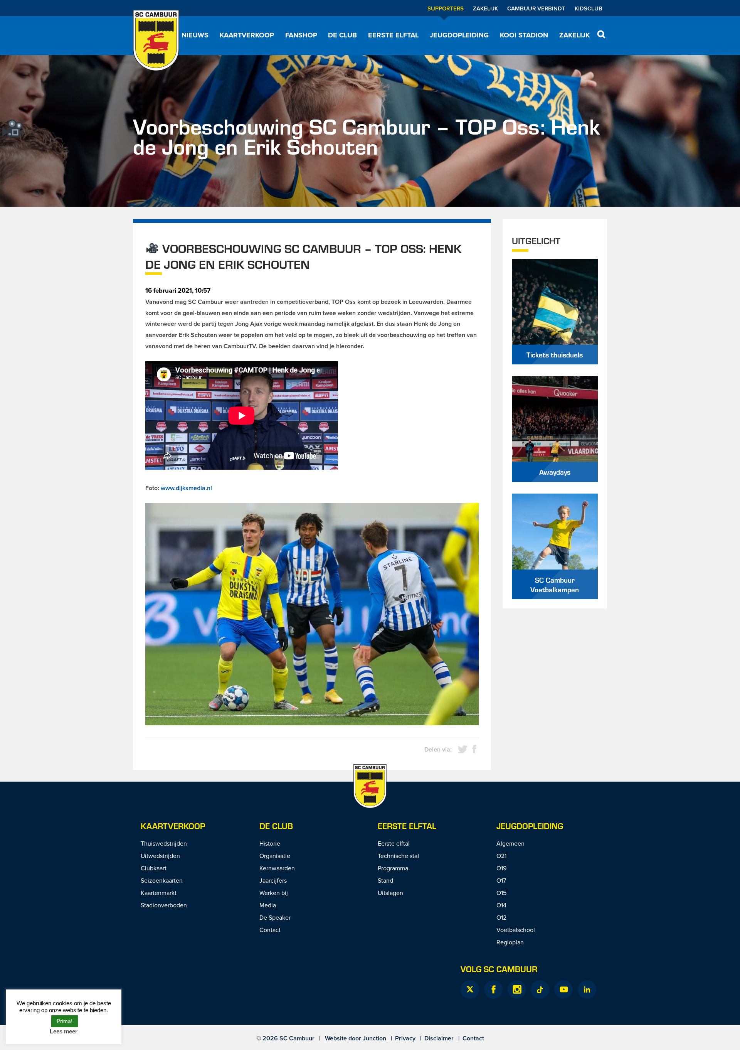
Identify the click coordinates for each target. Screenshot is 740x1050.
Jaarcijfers (273, 880)
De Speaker (275, 917)
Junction (374, 1038)
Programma (393, 868)
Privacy (405, 1038)
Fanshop (301, 35)
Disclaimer (439, 1038)
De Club (342, 35)
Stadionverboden (164, 905)
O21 (501, 855)
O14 (501, 905)
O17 (501, 880)
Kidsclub (588, 8)
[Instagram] (517, 989)
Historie (269, 843)
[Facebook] (493, 989)
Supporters (445, 8)
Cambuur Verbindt (536, 8)
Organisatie (274, 855)
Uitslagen (390, 892)
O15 (501, 892)
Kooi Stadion (524, 35)
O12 (501, 917)
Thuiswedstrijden (164, 843)
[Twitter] (470, 989)
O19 (501, 868)
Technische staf (398, 855)
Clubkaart (153, 868)
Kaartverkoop (247, 35)
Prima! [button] (64, 1021)
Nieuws (195, 35)
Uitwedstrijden (160, 855)
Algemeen (510, 843)
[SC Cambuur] (156, 40)
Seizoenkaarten (162, 880)
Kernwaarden (277, 868)
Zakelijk (485, 8)
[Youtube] (563, 989)
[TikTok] (540, 989)
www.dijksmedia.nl (186, 488)
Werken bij (273, 892)
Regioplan (510, 942)
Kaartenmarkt (159, 892)
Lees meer (63, 1031)
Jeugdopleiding (459, 35)
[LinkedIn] (587, 989)
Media (267, 905)
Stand (385, 880)
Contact (270, 929)
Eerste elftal (393, 35)
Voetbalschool (515, 929)
